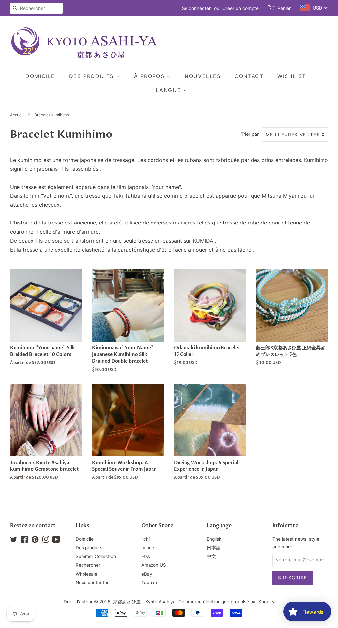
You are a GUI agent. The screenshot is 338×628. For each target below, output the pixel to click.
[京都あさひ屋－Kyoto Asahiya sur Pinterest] (35, 540)
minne (147, 547)
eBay (146, 574)
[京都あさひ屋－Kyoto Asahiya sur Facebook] (24, 540)
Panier (284, 8)
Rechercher (88, 565)
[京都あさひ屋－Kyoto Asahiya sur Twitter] (13, 540)
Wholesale (86, 574)
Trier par (250, 134)
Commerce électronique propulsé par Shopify (226, 601)
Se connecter (196, 8)
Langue (169, 90)
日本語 (213, 547)
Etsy (146, 556)
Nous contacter (92, 582)
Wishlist (291, 76)
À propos (150, 76)
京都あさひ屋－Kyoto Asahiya (144, 601)
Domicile (40, 76)
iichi (145, 539)
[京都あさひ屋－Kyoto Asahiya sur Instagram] (45, 540)
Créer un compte (240, 8)
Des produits (92, 76)
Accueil (17, 114)
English (214, 539)
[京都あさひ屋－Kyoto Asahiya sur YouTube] (56, 540)
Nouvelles (202, 76)
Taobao (149, 582)
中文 (211, 556)
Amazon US (153, 565)
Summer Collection (96, 556)
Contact (248, 76)
